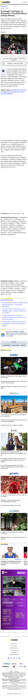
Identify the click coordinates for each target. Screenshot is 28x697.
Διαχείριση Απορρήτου (14, 654)
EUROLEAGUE (16, 345)
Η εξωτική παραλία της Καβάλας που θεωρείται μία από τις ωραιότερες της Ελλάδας (14, 420)
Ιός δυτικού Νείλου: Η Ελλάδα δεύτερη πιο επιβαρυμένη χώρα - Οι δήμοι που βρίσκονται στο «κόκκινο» (14, 310)
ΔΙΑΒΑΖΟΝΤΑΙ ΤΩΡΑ (7, 300)
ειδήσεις (12, 334)
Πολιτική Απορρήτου (14, 648)
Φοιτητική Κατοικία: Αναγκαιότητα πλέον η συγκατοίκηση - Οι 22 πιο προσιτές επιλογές (14, 382)
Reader (16, 331)
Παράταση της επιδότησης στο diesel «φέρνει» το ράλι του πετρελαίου (13, 377)
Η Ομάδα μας (14, 652)
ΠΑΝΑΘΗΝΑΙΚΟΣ (7, 345)
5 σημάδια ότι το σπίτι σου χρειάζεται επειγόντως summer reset (12, 533)
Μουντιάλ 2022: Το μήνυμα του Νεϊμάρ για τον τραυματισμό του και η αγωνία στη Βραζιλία (13, 91)
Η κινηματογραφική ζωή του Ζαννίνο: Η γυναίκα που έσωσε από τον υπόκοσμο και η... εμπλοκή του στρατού (14, 317)
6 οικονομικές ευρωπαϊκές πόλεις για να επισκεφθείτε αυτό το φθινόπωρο (13, 415)
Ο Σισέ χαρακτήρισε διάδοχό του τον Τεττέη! (11, 505)
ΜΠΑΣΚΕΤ (23, 345)
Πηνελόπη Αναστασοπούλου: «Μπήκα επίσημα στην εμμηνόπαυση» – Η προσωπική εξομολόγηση (14, 304)
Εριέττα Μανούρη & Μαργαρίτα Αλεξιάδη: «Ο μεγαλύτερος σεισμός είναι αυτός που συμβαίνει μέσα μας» (13, 453)
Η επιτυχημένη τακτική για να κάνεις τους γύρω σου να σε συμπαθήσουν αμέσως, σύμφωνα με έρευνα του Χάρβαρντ (13, 460)
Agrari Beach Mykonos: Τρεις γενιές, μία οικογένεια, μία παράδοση (14, 538)
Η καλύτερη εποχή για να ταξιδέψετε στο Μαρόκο (12, 425)
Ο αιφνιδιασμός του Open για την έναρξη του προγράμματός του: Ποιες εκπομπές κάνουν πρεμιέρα (14, 323)
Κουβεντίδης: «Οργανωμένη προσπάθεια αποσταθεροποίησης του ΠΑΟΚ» (10, 501)
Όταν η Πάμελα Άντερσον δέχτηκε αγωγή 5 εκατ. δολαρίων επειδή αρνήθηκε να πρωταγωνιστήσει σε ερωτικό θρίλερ (13, 467)
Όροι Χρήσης (14, 645)
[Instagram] (14, 658)
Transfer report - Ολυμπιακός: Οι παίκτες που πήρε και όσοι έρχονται (13, 495)
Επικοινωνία (14, 643)
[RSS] (8, 658)
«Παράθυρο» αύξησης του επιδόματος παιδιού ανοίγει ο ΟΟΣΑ (14, 387)
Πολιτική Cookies (14, 650)
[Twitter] (16, 658)
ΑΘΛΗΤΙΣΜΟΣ (4, 6)
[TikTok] (19, 658)
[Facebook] (11, 658)
